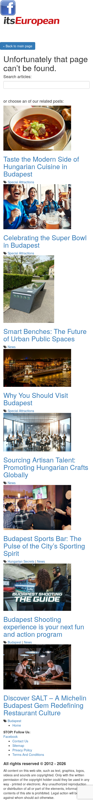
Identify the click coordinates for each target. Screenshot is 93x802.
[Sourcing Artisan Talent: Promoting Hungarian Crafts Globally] (37, 431)
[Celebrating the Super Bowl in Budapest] (37, 206)
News (12, 346)
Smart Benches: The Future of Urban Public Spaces (45, 334)
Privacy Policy (22, 750)
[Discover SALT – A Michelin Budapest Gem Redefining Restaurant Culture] (37, 666)
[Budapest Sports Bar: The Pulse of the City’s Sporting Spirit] (37, 507)
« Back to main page (17, 46)
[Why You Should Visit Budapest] (37, 367)
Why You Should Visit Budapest (35, 398)
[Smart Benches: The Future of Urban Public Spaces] (28, 288)
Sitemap (18, 745)
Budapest (14, 642)
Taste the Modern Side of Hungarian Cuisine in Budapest (41, 166)
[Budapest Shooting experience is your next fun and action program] (37, 586)
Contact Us (20, 741)
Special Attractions (21, 182)
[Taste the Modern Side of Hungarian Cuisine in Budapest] (37, 127)
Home (16, 725)
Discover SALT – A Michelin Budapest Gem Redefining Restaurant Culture (44, 705)
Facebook (10, 736)
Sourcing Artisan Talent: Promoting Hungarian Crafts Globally (45, 467)
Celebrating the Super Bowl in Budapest (45, 241)
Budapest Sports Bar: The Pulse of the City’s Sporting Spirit (44, 545)
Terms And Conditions (28, 754)
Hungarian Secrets (21, 561)
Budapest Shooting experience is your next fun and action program (43, 626)
